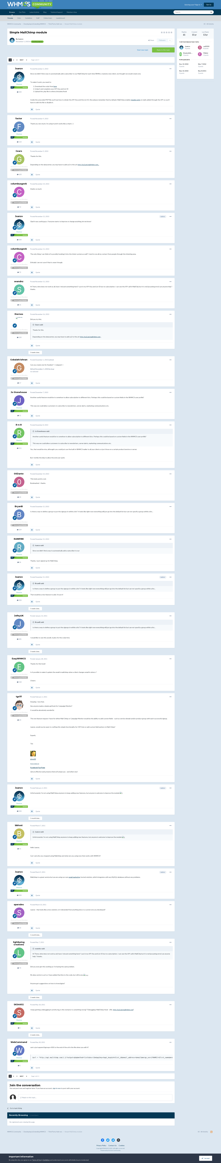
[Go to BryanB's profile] (19, 514)
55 (20, 305)
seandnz (18, 281)
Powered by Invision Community (111, 1150)
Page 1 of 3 (34, 60)
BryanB (19, 506)
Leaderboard (60, 18)
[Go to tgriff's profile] (19, 705)
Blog (44, 12)
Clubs (19, 18)
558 (20, 682)
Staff (37, 18)
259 (20, 530)
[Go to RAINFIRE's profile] (19, 547)
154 (20, 142)
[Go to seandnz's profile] (19, 289)
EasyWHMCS (19, 658)
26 (20, 562)
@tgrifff (33, 759)
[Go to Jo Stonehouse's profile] (19, 400)
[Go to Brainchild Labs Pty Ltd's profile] (180, 54)
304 (20, 92)
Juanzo (20, 39)
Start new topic (142, 50)
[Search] (211, 12)
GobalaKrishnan (18, 359)
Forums (10, 18)
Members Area (72, 12)
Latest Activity (34, 12)
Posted (39, 69)
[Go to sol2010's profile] (200, 47)
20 (20, 720)
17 (20, 383)
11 (20, 415)
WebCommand (19, 1042)
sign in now (57, 1088)
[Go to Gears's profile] (19, 159)
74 (20, 968)
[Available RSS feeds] (211, 1131)
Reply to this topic (163, 50)
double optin (135, 100)
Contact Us (112, 1145)
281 (20, 639)
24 (20, 497)
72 (20, 207)
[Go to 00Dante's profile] (19, 482)
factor (18, 118)
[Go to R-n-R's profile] (19, 433)
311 (20, 448)
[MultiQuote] (31, 109)
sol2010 (206, 46)
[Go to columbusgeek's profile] (19, 192)
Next (22, 60)
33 (20, 928)
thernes (19, 314)
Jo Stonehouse (19, 392)
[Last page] (26, 59)
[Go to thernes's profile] (19, 322)
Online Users (48, 18)
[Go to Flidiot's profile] (200, 54)
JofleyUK (19, 615)
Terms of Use (36, 1160)
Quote (38, 109)
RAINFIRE (19, 539)
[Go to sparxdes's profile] (19, 913)
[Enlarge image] (33, 753)
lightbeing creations (19, 943)
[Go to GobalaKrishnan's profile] (19, 368)
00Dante (19, 473)
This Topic (202, 12)
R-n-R (19, 425)
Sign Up (208, 5)
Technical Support (57, 12)
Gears (19, 151)
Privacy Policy (101, 1145)
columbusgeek (19, 183)
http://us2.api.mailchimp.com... (88, 165)
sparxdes (19, 904)
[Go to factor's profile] (19, 127)
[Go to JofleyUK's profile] (19, 624)
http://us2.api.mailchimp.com (90, 337)
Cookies (122, 1145)
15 (20, 849)
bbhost (19, 825)
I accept (206, 1158)
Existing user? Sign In (193, 5)
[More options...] (170, 68)
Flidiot (205, 53)
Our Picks (22, 12)
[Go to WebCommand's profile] (19, 1050)
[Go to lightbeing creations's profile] (19, 953)
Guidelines (28, 18)
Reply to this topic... (29, 1097)
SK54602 (19, 1004)
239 (20, 337)
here (55, 86)
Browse (12, 12)
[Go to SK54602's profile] (19, 1013)
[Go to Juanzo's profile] (12, 40)
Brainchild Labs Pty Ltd (191, 53)
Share (152, 40)
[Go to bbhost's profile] (19, 833)
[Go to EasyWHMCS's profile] (19, 667)
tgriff (19, 696)
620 (20, 174)
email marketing (74, 877)
